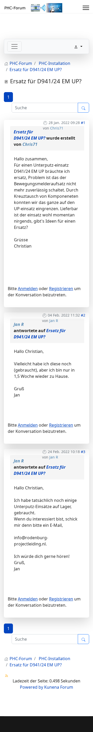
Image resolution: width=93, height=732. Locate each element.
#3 (83, 451)
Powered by (31, 687)
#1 (83, 122)
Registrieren (61, 288)
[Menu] (86, 8)
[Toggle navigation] (14, 46)
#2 (83, 315)
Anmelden (28, 288)
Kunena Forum (58, 687)
